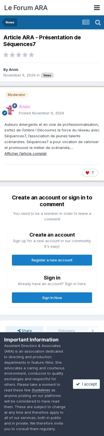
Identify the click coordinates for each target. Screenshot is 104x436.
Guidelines (41, 390)
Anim (13, 69)
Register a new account (52, 260)
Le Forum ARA (25, 8)
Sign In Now (52, 297)
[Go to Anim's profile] (10, 109)
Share (26, 330)
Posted (41, 113)
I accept (88, 384)
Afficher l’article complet (25, 153)
